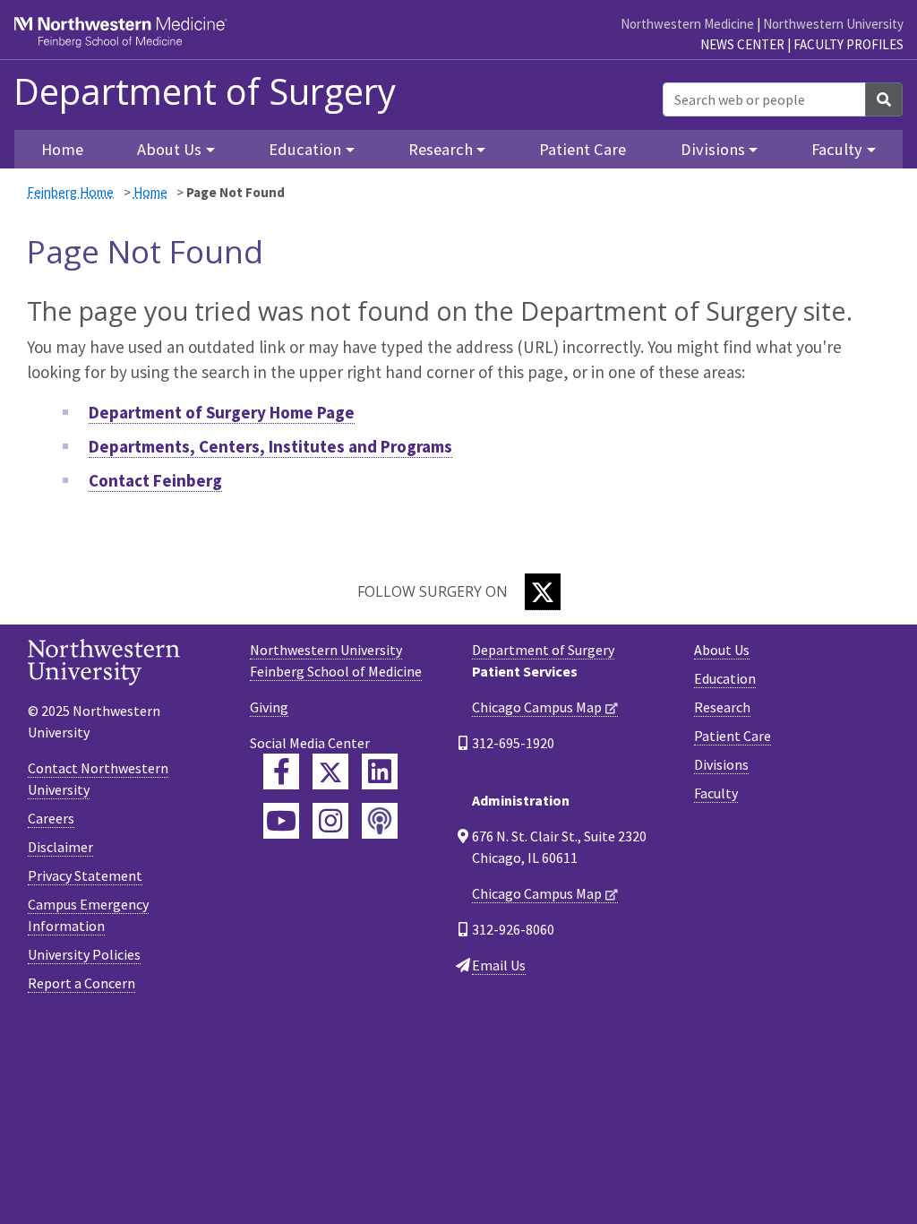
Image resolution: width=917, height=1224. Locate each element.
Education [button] (305, 149)
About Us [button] (169, 149)
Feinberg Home (70, 192)
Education (725, 678)
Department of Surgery (204, 91)
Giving (269, 707)
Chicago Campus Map (537, 707)
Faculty (716, 793)
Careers (51, 818)
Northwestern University (833, 23)
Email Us (499, 965)
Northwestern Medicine (687, 23)
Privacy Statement (85, 875)
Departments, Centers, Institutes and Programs (270, 446)
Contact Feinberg (155, 480)
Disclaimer (60, 847)
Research (722, 707)
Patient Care (582, 149)
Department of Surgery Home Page (222, 412)
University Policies (84, 954)
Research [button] (440, 149)
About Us (722, 650)
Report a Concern (81, 983)
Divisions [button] (713, 149)
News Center (742, 44)
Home (150, 192)
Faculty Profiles (848, 44)
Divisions (721, 764)
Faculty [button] (836, 149)
